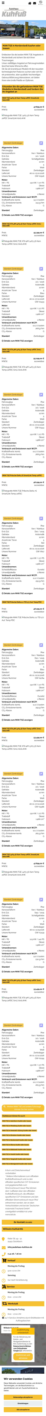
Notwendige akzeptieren (23, 1397)
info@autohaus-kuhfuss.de (20, 1247)
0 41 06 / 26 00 (14, 1254)
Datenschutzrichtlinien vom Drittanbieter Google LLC (22, 1348)
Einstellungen (23, 1403)
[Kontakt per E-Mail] (34, 3)
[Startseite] (29, 3)
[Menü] (3, 2)
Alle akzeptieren (23, 1410)
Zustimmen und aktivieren (23, 1356)
